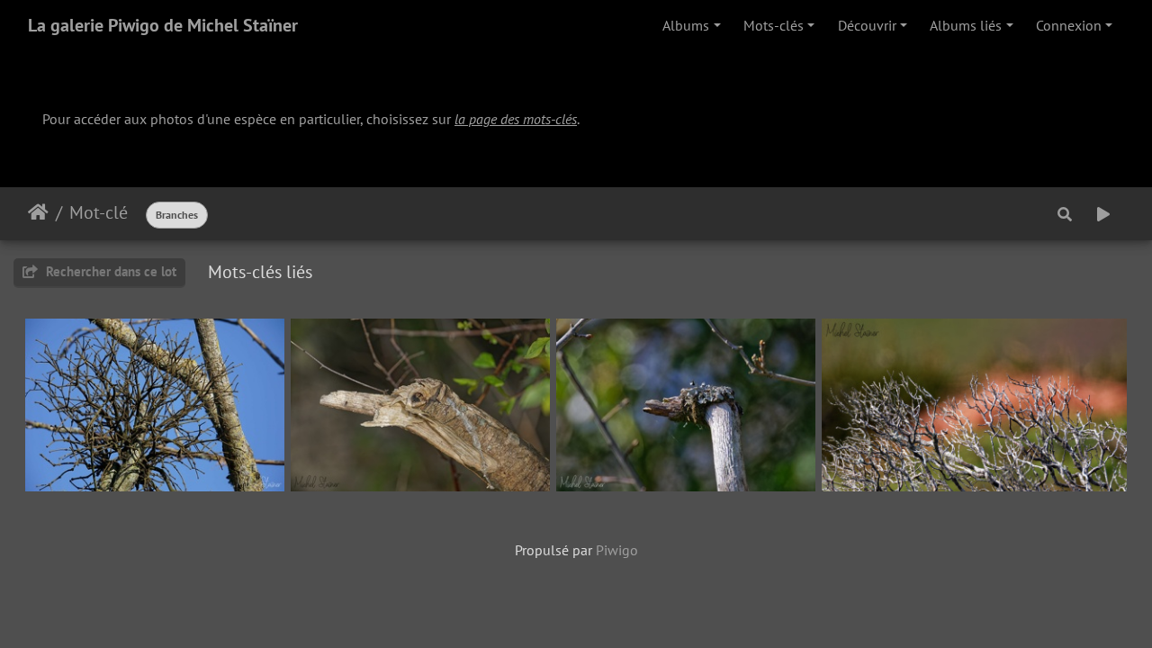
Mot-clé (98, 212)
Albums (685, 25)
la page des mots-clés (515, 119)
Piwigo (617, 550)
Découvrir (867, 25)
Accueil (38, 212)
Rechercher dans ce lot (109, 271)
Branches (177, 214)
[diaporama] (1103, 214)
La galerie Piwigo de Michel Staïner (163, 25)
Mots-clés (773, 25)
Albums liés (966, 25)
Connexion (1069, 25)
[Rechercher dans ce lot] (1065, 214)
